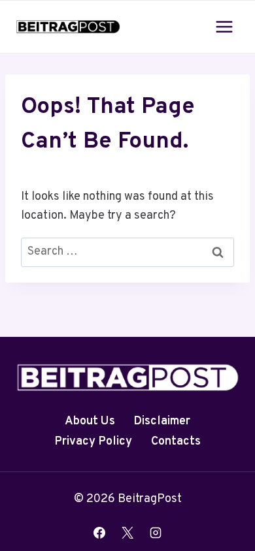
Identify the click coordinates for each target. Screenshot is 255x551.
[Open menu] (224, 26)
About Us (90, 421)
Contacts (176, 441)
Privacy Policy (93, 441)
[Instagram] (155, 532)
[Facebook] (99, 532)
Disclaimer (161, 421)
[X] (127, 532)
